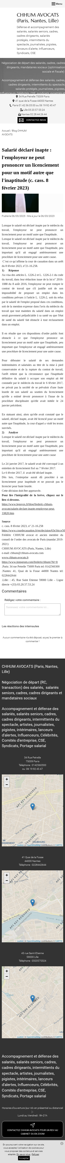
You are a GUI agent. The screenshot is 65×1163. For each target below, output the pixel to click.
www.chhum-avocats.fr (15, 557)
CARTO (58, 845)
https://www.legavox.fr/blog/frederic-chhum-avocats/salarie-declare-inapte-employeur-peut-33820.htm (28, 509)
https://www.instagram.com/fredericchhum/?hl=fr (30, 562)
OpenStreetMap (34, 845)
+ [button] (7, 779)
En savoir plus (24, 1154)
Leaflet (20, 845)
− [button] (7, 784)
